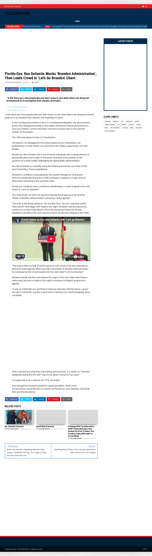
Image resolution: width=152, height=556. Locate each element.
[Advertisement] (51, 50)
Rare (131, 127)
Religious (139, 127)
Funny (124, 124)
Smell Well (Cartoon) (16, 110)
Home (145, 549)
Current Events (110, 124)
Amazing (107, 121)
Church (136, 121)
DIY (118, 124)
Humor (138, 124)
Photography (115, 127)
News (32, 26)
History (131, 124)
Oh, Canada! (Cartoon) (17, 107)
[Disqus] (51, 497)
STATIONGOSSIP (17, 13)
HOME (77, 21)
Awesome (129, 121)
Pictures (125, 127)
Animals (116, 121)
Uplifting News (110, 131)
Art (122, 121)
